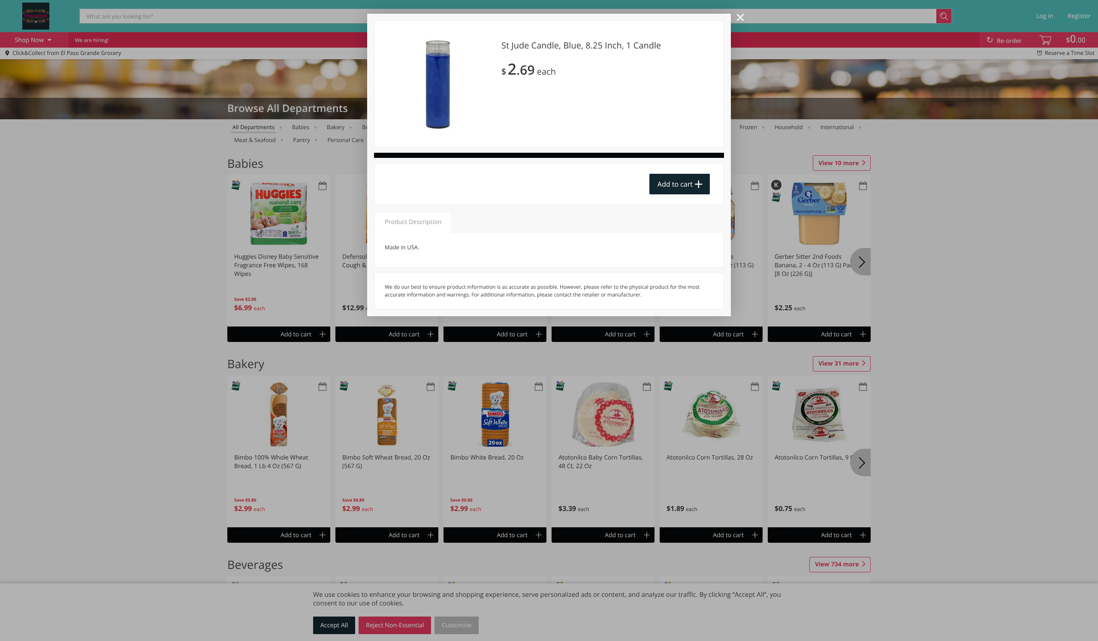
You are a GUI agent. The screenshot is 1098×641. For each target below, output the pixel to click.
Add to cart (675, 184)
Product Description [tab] (413, 222)
